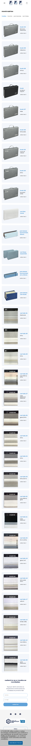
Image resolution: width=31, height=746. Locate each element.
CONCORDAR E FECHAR (15, 743)
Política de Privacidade (8, 736)
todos (4, 16)
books (10, 16)
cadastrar (15, 704)
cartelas (25, 16)
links (15, 729)
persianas (17, 16)
